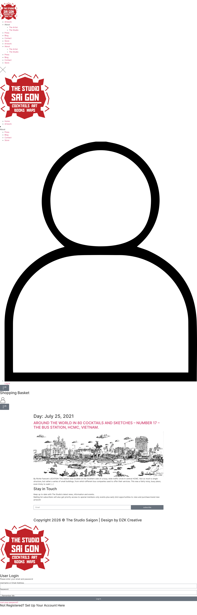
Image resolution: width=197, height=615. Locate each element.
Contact (8, 38)
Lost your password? (9, 602)
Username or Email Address (12, 583)
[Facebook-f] (36, 512)
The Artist (13, 27)
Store (7, 41)
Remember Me (7, 595)
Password (4, 589)
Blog (6, 35)
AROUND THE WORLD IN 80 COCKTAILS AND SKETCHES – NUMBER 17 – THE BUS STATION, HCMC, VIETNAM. (97, 425)
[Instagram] (42, 512)
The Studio (13, 30)
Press (7, 33)
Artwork (8, 22)
